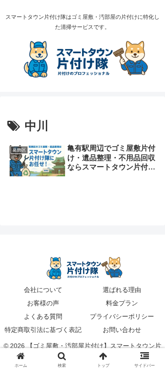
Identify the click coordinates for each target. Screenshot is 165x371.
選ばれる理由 (122, 289)
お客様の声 (43, 303)
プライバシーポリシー (122, 316)
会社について (43, 289)
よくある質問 (43, 316)
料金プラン (122, 303)
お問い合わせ (122, 329)
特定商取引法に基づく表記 (43, 329)
